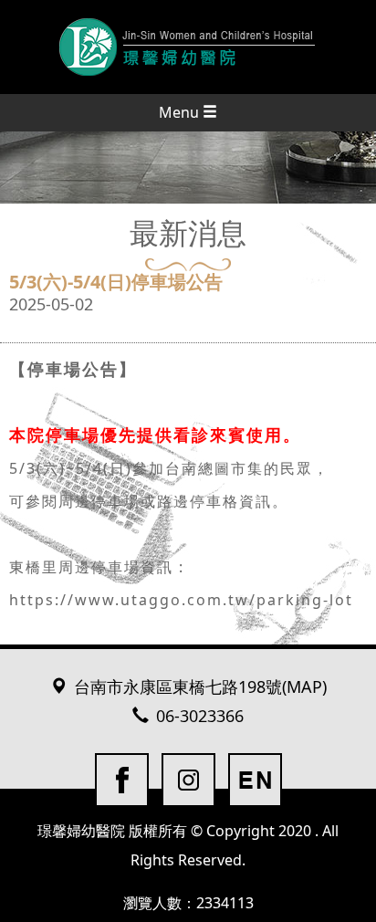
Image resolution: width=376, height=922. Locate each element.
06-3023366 (200, 716)
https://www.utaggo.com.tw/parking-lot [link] (181, 600)
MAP (304, 687)
